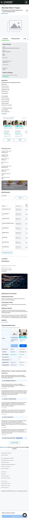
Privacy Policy (4, 481)
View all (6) (4, 113)
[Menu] (1, 2)
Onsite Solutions (4, 455)
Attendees (4, 195)
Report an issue (4, 447)
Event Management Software (7, 458)
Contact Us (3, 473)
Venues (4, 5)
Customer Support (5, 475)
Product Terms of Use (5, 483)
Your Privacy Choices (5, 478)
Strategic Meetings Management (8, 464)
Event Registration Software (7, 460)
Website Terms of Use (5, 485)
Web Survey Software (5, 466)
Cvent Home (3, 471)
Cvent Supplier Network (6, 452)
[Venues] (26, 2)
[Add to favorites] (27, 11)
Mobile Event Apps (5, 462)
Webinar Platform (5, 468)
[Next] (27, 39)
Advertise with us (5, 487)
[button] (14, 26)
